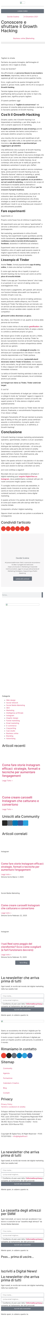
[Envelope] (3, 1055)
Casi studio (10, 731)
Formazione (7, 1078)
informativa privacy (34, 1004)
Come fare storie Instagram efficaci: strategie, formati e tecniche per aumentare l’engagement (21, 770)
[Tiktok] (10, 823)
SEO (8, 708)
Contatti (6, 1093)
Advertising (10, 738)
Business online (19, 38)
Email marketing (12, 723)
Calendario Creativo (11, 1083)
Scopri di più (12, 652)
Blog (5, 1088)
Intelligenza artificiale (14, 713)
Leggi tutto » (6, 874)
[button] (22, 6)
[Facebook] (20, 823)
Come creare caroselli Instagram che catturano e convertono (20, 801)
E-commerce (11, 726)
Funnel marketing (13, 720)
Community (7, 1068)
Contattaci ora (12, 679)
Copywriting (11, 728)
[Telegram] (25, 823)
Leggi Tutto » (7, 780)
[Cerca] (42, 595)
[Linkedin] (15, 823)
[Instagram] (4, 823)
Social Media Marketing (15, 705)
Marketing (30, 38)
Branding (9, 736)
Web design (10, 700)
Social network (12, 703)
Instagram (10, 715)
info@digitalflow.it (20, 1136)
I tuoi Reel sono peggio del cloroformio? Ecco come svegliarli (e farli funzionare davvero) (21, 946)
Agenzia (6, 1073)
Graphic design (12, 718)
